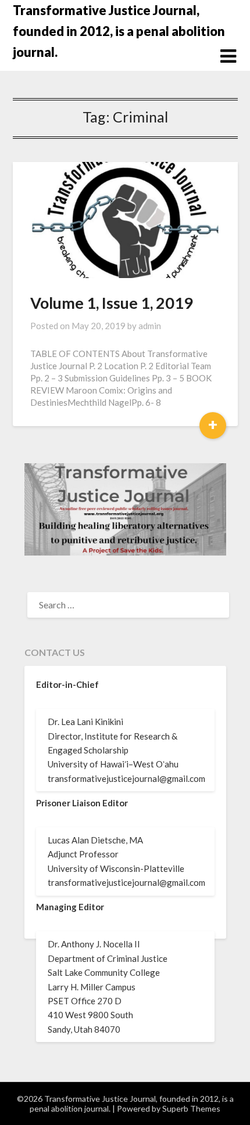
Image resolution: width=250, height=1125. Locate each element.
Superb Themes (191, 1108)
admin (149, 325)
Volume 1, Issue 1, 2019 (111, 302)
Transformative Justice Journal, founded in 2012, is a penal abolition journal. (119, 31)
